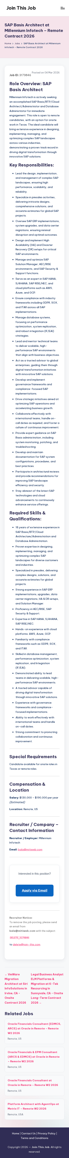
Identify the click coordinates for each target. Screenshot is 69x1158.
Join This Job (21, 8)
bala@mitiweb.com (30, 849)
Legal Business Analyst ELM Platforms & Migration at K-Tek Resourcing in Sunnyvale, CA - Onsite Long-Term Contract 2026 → (47, 988)
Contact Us (28, 1133)
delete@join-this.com (26, 944)
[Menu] (62, 8)
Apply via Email (34, 890)
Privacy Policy (47, 1133)
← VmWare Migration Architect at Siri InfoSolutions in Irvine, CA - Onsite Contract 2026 (16, 988)
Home (15, 1133)
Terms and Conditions (34, 1138)
